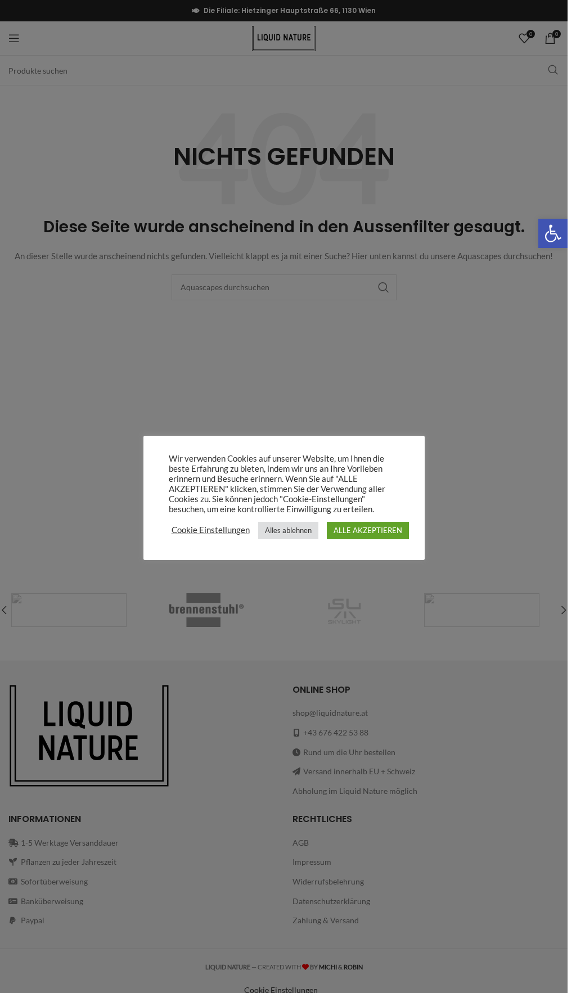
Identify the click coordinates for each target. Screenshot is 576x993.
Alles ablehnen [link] (288, 530)
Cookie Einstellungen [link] (211, 530)
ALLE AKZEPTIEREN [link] (368, 530)
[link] (553, 233)
